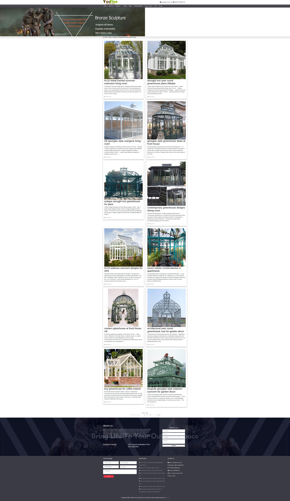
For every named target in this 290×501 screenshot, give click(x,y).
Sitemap (166, 497)
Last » (159, 414)
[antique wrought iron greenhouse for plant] (123, 180)
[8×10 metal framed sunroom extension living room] (123, 59)
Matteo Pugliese (139, 6)
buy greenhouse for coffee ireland (122, 388)
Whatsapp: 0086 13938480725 (176, 465)
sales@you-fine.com (166, 2)
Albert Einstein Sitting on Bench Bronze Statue (151, 470)
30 (150, 414)
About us (111, 6)
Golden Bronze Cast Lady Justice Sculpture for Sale (152, 486)
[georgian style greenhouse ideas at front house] (166, 120)
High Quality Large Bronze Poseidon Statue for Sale (152, 478)
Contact (161, 6)
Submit (173, 445)
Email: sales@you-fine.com (175, 462)
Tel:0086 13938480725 (174, 467)
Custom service (148, 6)
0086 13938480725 (179, 2)
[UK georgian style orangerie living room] (123, 120)
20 (147, 414)
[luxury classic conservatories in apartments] (166, 247)
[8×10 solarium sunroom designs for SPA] (123, 247)
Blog (130, 6)
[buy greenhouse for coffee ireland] (123, 368)
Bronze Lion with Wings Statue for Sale (149, 467)
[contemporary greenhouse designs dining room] (166, 183)
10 (144, 414)
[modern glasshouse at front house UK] (123, 307)
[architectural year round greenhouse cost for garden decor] (166, 307)
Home (105, 6)
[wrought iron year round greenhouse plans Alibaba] (166, 59)
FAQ (155, 6)
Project (125, 6)
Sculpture (117, 6)
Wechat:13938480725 (174, 470)
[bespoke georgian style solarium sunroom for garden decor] (166, 368)
